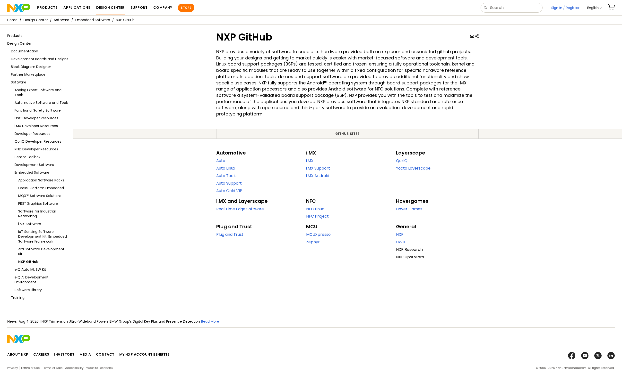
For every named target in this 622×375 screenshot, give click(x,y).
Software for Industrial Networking (37, 214)
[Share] (477, 36)
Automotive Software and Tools (42, 102)
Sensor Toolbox (27, 157)
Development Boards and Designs (39, 59)
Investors (64, 354)
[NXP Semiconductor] (18, 7)
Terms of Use (30, 368)
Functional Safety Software (38, 110)
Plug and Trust (229, 234)
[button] (594, 7)
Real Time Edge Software (240, 209)
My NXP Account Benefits (144, 354)
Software (61, 19)
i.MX (309, 160)
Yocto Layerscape (413, 168)
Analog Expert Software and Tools (38, 92)
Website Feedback (99, 368)
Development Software (34, 164)
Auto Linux (225, 168)
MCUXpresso (318, 234)
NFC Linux (315, 209)
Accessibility (74, 368)
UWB (400, 242)
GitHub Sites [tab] (347, 133)
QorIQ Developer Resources (38, 141)
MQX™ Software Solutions (39, 195)
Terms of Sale (52, 368)
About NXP (17, 354)
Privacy (12, 368)
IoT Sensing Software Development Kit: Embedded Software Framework (42, 236)
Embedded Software (92, 19)
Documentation (24, 51)
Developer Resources (32, 133)
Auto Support (229, 183)
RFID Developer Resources (36, 149)
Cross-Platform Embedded (41, 188)
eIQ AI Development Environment (32, 280)
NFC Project (317, 216)
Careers (41, 354)
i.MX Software (29, 223)
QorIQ (401, 160)
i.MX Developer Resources (36, 125)
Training (18, 297)
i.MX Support (318, 168)
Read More (210, 321)
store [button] (186, 8)
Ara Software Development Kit (41, 251)
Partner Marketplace (28, 74)
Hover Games (409, 209)
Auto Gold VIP (229, 191)
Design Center (36, 19)
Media (85, 354)
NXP (400, 234)
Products (14, 35)
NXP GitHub (28, 261)
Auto (220, 160)
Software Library (28, 289)
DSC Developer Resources (36, 118)
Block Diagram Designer (31, 66)
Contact (105, 354)
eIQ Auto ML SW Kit (30, 269)
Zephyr (313, 242)
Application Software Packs (41, 180)
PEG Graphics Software (38, 203)
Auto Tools (226, 176)
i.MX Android (317, 176)
